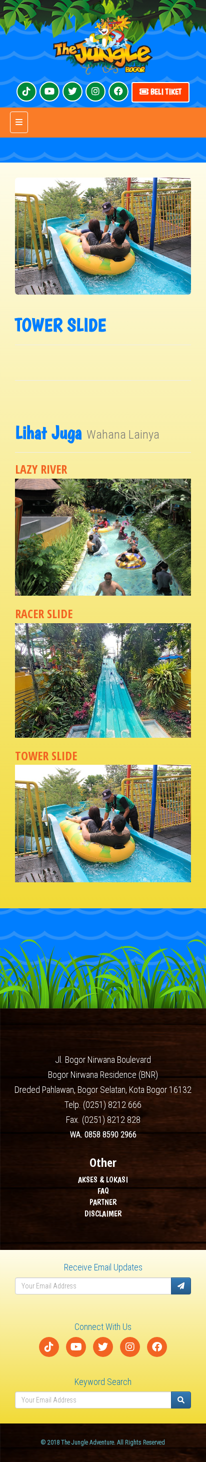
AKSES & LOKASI (103, 1179)
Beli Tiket (165, 92)
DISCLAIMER (103, 1213)
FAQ (103, 1190)
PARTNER (103, 1202)
